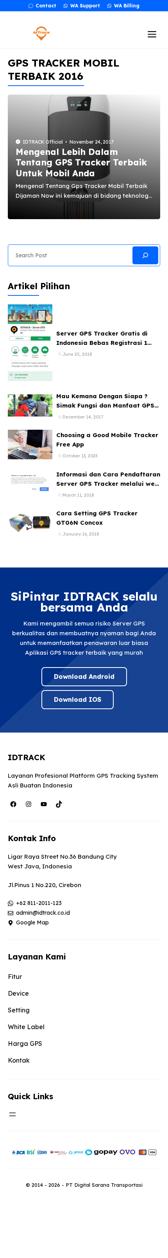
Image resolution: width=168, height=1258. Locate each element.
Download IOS (77, 699)
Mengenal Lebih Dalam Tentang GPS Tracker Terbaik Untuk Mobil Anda (81, 162)
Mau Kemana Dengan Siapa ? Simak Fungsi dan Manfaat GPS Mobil (105, 405)
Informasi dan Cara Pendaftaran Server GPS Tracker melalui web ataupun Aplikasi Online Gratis (108, 484)
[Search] (145, 255)
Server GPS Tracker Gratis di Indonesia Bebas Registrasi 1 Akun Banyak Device (102, 343)
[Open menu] (12, 1114)
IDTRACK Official (43, 142)
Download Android (84, 676)
